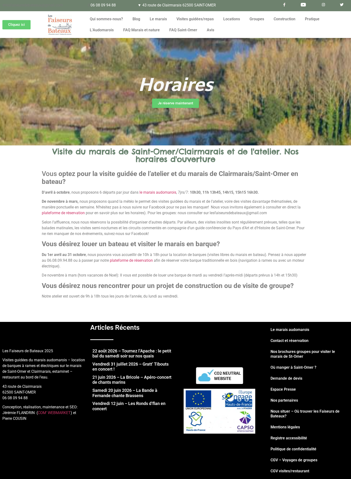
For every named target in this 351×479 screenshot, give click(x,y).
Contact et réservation (289, 340)
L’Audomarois (102, 30)
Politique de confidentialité (293, 449)
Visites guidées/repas (195, 19)
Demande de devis (286, 378)
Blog (136, 19)
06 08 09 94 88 (103, 5)
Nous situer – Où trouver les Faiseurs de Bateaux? (305, 413)
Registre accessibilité (289, 438)
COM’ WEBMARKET (54, 412)
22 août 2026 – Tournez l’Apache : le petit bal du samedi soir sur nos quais (131, 353)
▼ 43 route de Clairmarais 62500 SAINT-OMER (177, 5)
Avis (210, 30)
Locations (231, 19)
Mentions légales (285, 427)
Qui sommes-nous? (106, 19)
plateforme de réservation (63, 213)
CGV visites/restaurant (290, 471)
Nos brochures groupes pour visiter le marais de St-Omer (303, 354)
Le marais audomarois (290, 329)
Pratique (312, 19)
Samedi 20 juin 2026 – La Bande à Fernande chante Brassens (124, 393)
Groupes (257, 19)
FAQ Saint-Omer (183, 30)
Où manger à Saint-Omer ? (293, 367)
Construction (284, 19)
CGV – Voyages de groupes (294, 460)
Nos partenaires (284, 400)
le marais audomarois (157, 192)
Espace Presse (283, 389)
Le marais (158, 19)
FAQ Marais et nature (141, 30)
